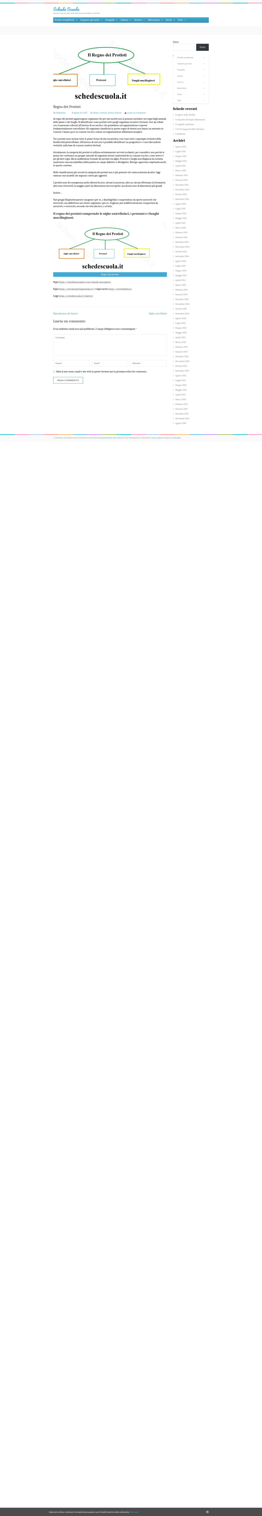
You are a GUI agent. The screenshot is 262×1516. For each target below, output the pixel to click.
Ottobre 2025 (181, 194)
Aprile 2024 (180, 280)
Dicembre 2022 (182, 356)
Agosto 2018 (180, 423)
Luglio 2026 (180, 151)
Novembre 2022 (182, 361)
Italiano (124, 20)
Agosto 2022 (180, 375)
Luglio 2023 (180, 323)
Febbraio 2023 (181, 347)
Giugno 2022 (181, 385)
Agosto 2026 (180, 147)
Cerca (175, 42)
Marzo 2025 (180, 228)
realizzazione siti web (107, 438)
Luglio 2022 (180, 380)
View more (134, 1512)
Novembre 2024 (182, 247)
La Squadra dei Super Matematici (190, 119)
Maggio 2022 (181, 390)
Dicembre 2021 (181, 414)
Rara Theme (157, 438)
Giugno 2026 (181, 156)
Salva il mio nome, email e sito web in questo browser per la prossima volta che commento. (101, 371)
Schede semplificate (64, 20)
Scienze (138, 20)
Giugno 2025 (181, 213)
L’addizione (180, 134)
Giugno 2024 (181, 270)
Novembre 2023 (182, 304)
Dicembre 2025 (182, 185)
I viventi (103, 113)
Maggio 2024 (181, 275)
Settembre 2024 (182, 256)
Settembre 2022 (182, 371)
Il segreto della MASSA (185, 115)
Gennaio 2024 (181, 294)
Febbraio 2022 (181, 404)
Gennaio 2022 (181, 409)
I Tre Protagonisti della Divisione (189, 129)
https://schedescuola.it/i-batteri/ (76, 296)
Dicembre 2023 (182, 299)
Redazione (61, 113)
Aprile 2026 (180, 166)
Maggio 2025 (181, 218)
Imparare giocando (89, 20)
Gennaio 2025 (181, 237)
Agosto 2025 (180, 204)
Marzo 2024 (180, 285)
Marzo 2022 (180, 399)
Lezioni (111, 113)
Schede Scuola (66, 9)
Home (95, 113)
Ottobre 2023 (181, 309)
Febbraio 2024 (181, 290)
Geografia (110, 20)
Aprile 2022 (180, 394)
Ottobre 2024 (181, 251)
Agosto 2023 (180, 318)
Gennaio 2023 (181, 352)
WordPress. (176, 438)
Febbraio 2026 (181, 175)
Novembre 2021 (182, 418)
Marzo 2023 (180, 342)
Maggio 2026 (181, 161)
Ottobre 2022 (181, 366)
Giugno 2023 (180, 328)
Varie (180, 20)
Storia (169, 20)
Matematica (154, 20)
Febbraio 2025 (181, 232)
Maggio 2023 (181, 332)
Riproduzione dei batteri (65, 313)
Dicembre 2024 (182, 242)
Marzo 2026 (180, 170)
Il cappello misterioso (184, 124)
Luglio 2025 (180, 209)
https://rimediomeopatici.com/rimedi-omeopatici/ (85, 282)
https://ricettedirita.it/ (120, 289)
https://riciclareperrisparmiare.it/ (76, 289)
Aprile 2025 (180, 223)
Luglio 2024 (180, 266)
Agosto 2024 (180, 261)
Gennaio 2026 (181, 180)
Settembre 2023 (182, 313)
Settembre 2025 (182, 199)
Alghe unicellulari (158, 313)
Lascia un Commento (136, 113)
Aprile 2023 (180, 337)
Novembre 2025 (182, 189)
